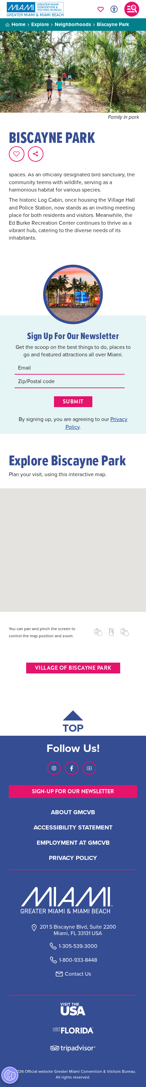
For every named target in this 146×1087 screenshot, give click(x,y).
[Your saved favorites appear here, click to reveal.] (100, 9)
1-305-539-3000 (78, 946)
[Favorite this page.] (16, 154)
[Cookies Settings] (9, 1075)
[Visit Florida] (73, 1030)
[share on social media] (35, 154)
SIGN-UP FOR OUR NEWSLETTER (73, 791)
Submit (73, 401)
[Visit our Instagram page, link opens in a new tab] (54, 768)
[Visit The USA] (73, 1009)
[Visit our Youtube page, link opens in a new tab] (89, 768)
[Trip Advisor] (72, 1048)
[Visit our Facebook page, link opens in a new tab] (71, 768)
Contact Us (78, 974)
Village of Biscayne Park (73, 668)
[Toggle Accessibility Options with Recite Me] (114, 9)
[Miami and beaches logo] (73, 900)
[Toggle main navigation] (131, 9)
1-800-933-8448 (78, 960)
